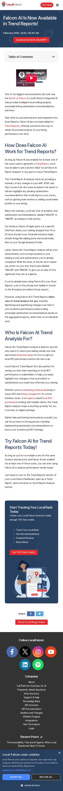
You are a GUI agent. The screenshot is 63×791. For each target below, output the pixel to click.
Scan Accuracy (31, 693)
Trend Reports (12, 126)
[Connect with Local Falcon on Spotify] (38, 666)
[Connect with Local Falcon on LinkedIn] (25, 666)
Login (31, 728)
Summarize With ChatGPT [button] (31, 39)
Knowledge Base (31, 701)
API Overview (31, 705)
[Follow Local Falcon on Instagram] (38, 653)
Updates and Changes (31, 713)
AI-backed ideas (25, 355)
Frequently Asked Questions (31, 689)
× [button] (59, 753)
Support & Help (31, 697)
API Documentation (31, 709)
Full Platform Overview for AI (31, 686)
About (31, 682)
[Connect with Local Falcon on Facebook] (12, 653)
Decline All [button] (46, 777)
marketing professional (34, 390)
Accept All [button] (16, 777)
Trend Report (42, 163)
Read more (29, 766)
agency (31, 398)
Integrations (31, 720)
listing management (31, 394)
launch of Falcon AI (18, 98)
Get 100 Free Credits (23, 552)
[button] (31, 770)
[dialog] (31, 770)
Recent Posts (30, 737)
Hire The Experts (31, 724)
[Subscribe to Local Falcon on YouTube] (51, 653)
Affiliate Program (31, 716)
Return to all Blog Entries (31, 622)
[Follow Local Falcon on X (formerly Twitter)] (25, 653)
